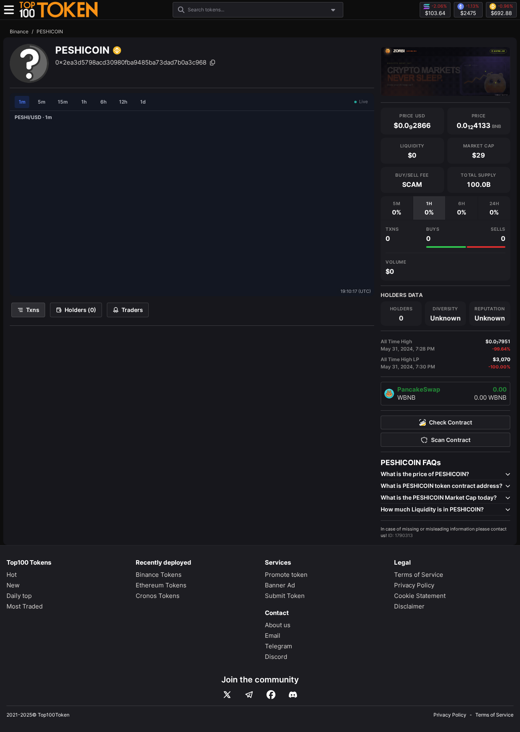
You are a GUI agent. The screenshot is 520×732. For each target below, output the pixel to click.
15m (63, 102)
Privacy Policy (414, 585)
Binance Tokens (159, 574)
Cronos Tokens (158, 596)
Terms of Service (418, 574)
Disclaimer (409, 606)
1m (22, 102)
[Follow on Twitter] (227, 695)
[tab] (397, 208)
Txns (32, 309)
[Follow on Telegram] (249, 695)
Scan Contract (450, 440)
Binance (19, 31)
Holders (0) (80, 309)
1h (84, 102)
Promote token (286, 574)
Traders (132, 309)
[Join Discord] (293, 695)
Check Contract (450, 422)
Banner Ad (280, 585)
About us (277, 625)
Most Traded (24, 606)
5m (42, 102)
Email (272, 635)
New (13, 585)
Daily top (19, 596)
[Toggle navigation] (9, 9)
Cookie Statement (420, 596)
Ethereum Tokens (161, 585)
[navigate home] (59, 10)
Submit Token (285, 596)
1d (143, 102)
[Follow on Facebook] (271, 695)
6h (103, 102)
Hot (11, 574)
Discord (276, 657)
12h (123, 102)
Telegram (278, 646)
